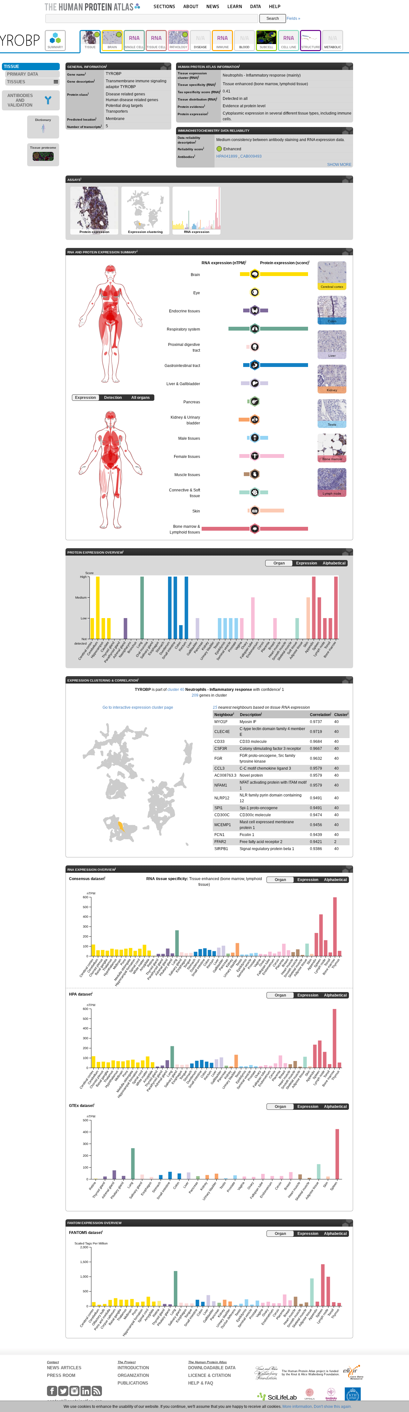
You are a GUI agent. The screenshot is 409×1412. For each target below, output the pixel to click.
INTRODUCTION (133, 1367)
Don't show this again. (333, 1406)
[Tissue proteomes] (43, 157)
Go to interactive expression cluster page (138, 707)
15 (215, 707)
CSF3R (220, 748)
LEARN (235, 6)
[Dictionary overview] (43, 129)
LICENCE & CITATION (209, 1375)
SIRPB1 (221, 849)
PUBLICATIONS (133, 1383)
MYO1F (221, 722)
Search (272, 18)
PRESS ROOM (61, 1375)
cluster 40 (175, 689)
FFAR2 (220, 842)
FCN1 (219, 835)
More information (297, 1406)
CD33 (219, 741)
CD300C (222, 815)
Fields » (293, 18)
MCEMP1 (222, 825)
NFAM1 (220, 785)
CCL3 (219, 768)
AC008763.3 (225, 775)
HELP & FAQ (200, 1383)
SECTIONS (164, 6)
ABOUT (190, 6)
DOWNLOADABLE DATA (211, 1367)
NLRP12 (221, 798)
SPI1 (218, 808)
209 (195, 695)
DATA (255, 6)
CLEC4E (222, 731)
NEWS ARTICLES (64, 1367)
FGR (218, 758)
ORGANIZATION (133, 1375)
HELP (275, 6)
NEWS (213, 6)
